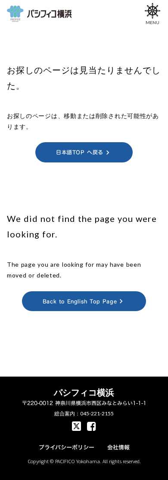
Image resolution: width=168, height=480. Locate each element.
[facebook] (76, 426)
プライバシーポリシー (66, 447)
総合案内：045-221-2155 (84, 413)
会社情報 (118, 447)
